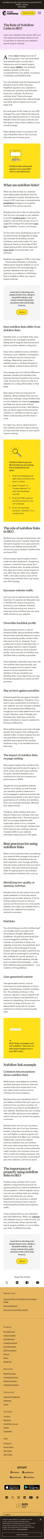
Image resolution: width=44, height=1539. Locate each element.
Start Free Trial (28, 13)
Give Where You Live (11, 1424)
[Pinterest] (37, 1498)
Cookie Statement (22, 1529)
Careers (6, 1428)
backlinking (9, 203)
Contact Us (7, 1443)
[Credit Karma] (28, 1472)
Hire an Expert (8, 1447)
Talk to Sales (8, 1454)
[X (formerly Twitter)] (13, 1498)
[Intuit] (22, 1467)
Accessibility (8, 1431)
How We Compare (10, 1347)
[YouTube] (30, 1498)
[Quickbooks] (15, 1478)
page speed (9, 250)
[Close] (40, 1519)
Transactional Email (10, 1343)
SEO (16, 56)
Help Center (8, 1451)
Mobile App (7, 1362)
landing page (19, 218)
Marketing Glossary (10, 1381)
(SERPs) (19, 67)
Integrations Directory (11, 1385)
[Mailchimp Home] (10, 13)
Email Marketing (9, 1339)
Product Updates (9, 1335)
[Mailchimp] (29, 1478)
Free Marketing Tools (11, 1377)
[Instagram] (19, 1498)
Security (6, 1354)
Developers (7, 1401)
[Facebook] (7, 1498)
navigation (34, 401)
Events (6, 1404)
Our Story (7, 1416)
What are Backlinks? (10, 1306)
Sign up (22, 312)
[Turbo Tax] (14, 1472)
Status (6, 1358)
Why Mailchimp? (9, 1332)
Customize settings (22, 1534)
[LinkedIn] (24, 1498)
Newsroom (7, 1420)
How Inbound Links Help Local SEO (16, 1310)
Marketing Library (10, 1374)
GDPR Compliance (10, 1350)
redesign (36, 1216)
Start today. (22, 6)
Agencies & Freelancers (12, 1397)
